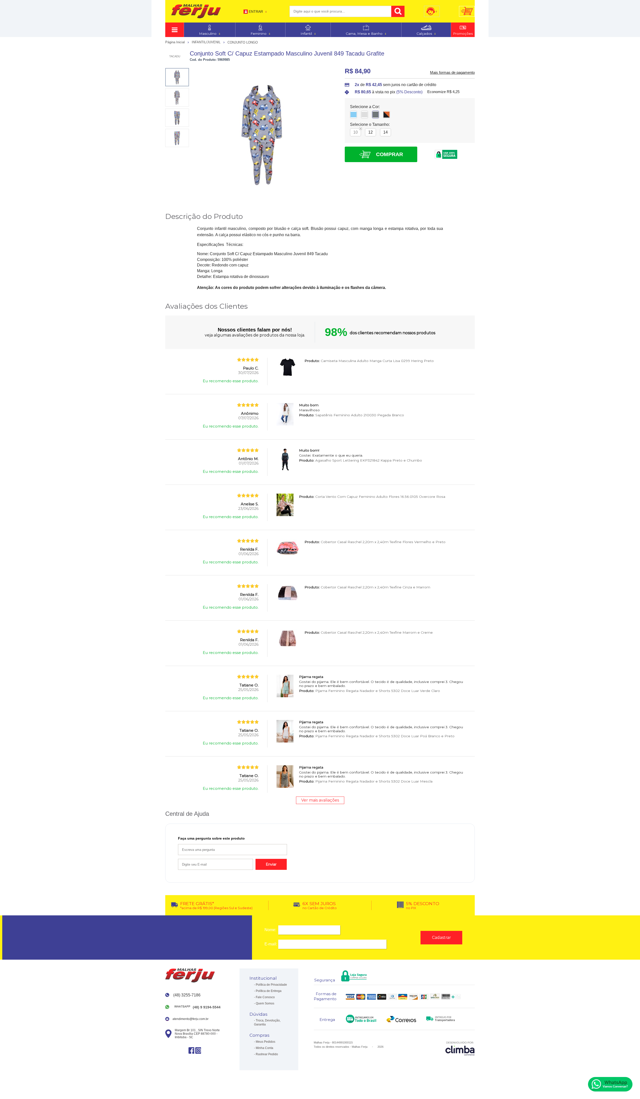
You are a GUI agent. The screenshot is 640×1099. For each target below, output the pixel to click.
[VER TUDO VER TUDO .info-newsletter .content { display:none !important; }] (174, 30)
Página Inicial (175, 42)
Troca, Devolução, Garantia (267, 1022)
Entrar (256, 12)
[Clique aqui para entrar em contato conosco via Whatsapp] (610, 1084)
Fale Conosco (265, 997)
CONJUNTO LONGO (243, 42)
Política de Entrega (269, 991)
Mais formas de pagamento (452, 73)
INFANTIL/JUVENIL (207, 42)
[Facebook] (191, 1050)
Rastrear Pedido (267, 1054)
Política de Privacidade (271, 984)
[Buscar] (397, 11)
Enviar (271, 864)
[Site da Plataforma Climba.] (460, 1048)
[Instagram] (198, 1050)
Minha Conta (264, 1048)
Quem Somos (265, 1003)
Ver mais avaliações (320, 800)
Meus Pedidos (265, 1041)
